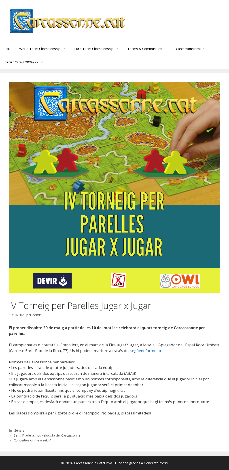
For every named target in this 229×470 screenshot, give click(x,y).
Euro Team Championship (93, 48)
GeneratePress (156, 463)
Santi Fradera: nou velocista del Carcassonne (47, 435)
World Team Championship (39, 48)
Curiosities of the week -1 (33, 440)
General (19, 430)
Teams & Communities (144, 48)
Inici (7, 48)
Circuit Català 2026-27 (21, 62)
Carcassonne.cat (188, 48)
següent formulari (146, 350)
